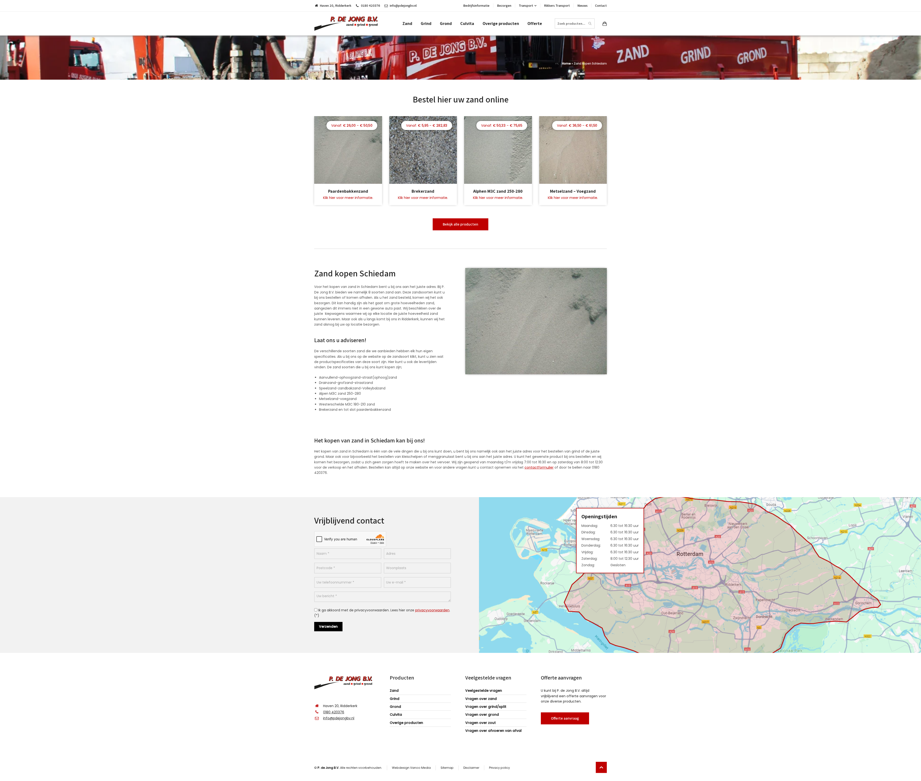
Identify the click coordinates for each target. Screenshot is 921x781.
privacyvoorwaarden (432, 610)
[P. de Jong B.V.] (347, 24)
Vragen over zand (481, 698)
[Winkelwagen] (604, 24)
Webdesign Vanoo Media (411, 768)
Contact (601, 5)
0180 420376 (370, 5)
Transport (526, 5)
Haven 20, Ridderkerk (335, 5)
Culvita (396, 714)
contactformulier (539, 467)
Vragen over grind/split (485, 706)
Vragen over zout (480, 722)
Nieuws (582, 5)
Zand (394, 690)
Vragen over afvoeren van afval (493, 730)
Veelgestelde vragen (483, 690)
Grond (395, 706)
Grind (394, 698)
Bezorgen (504, 5)
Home (566, 63)
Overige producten (406, 722)
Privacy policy (499, 768)
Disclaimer (471, 768)
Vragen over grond (482, 714)
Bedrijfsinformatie (476, 5)
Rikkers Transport (557, 5)
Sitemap (447, 768)
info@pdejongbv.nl (403, 5)
